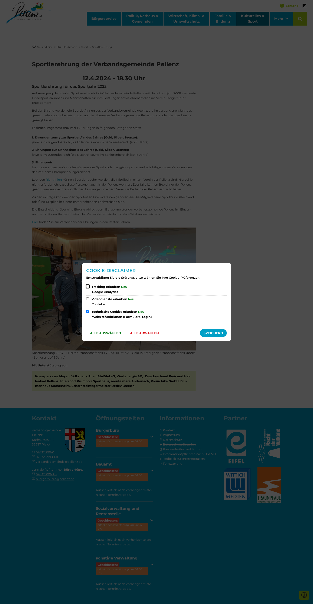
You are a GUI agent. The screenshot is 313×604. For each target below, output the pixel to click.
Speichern (213, 333)
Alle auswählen (105, 333)
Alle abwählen (144, 333)
